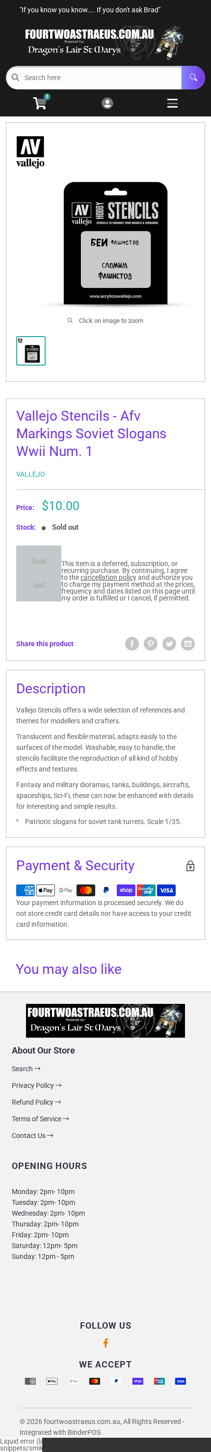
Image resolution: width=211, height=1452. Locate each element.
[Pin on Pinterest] (151, 644)
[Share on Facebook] (132, 644)
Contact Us (29, 1135)
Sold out (39, 573)
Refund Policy (33, 1102)
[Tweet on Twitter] (169, 644)
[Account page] (107, 104)
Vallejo (30, 474)
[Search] (193, 77)
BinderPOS (84, 1432)
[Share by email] (188, 644)
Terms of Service (37, 1119)
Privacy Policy (33, 1085)
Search (23, 1069)
